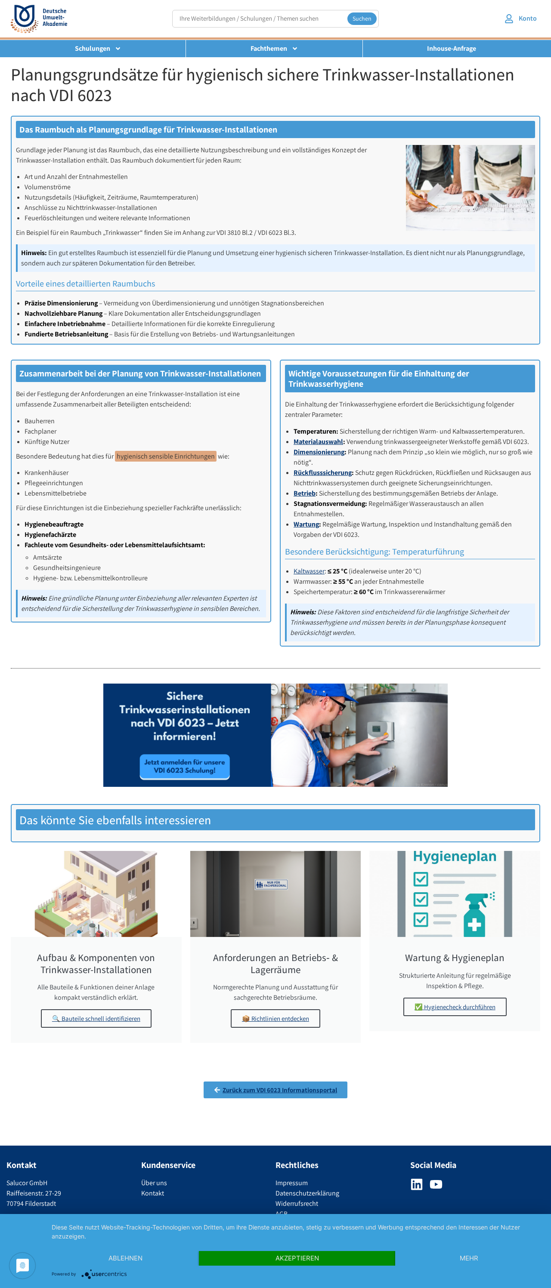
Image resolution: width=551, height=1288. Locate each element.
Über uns (154, 1182)
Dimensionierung (319, 451)
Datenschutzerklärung (307, 1193)
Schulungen (92, 48)
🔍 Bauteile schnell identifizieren (96, 1018)
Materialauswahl (318, 441)
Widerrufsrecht (297, 1203)
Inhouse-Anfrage (451, 48)
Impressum (292, 1182)
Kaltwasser (309, 571)
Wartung (306, 524)
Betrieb (305, 493)
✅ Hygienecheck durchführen (455, 1007)
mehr (469, 1258)
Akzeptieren (297, 1258)
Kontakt (152, 1193)
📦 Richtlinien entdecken (275, 1018)
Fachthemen (269, 48)
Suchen (362, 18)
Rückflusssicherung (323, 472)
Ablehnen (125, 1258)
